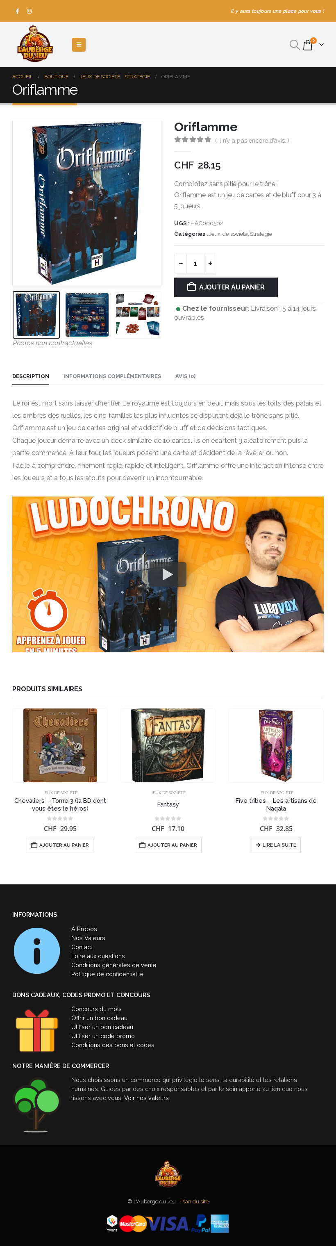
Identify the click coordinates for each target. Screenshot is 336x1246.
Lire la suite (171, 845)
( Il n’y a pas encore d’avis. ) (252, 140)
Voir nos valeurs (146, 1097)
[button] (295, 45)
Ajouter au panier (232, 287)
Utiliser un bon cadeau (102, 1026)
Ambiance (245, 792)
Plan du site (194, 1201)
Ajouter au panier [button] (64, 845)
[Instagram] (29, 11)
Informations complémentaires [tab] (112, 376)
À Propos (84, 928)
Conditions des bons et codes (112, 1044)
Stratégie (261, 233)
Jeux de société (228, 233)
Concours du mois (96, 1008)
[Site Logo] (34, 44)
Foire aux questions (98, 955)
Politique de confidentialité (107, 973)
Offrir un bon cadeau (99, 1017)
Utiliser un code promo (103, 1035)
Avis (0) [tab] (185, 376)
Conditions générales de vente (114, 964)
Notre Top (306, 792)
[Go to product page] (60, 745)
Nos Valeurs (88, 937)
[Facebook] (17, 11)
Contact (81, 946)
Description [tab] (30, 376)
